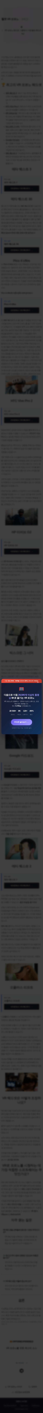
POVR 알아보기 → (21, 722)
